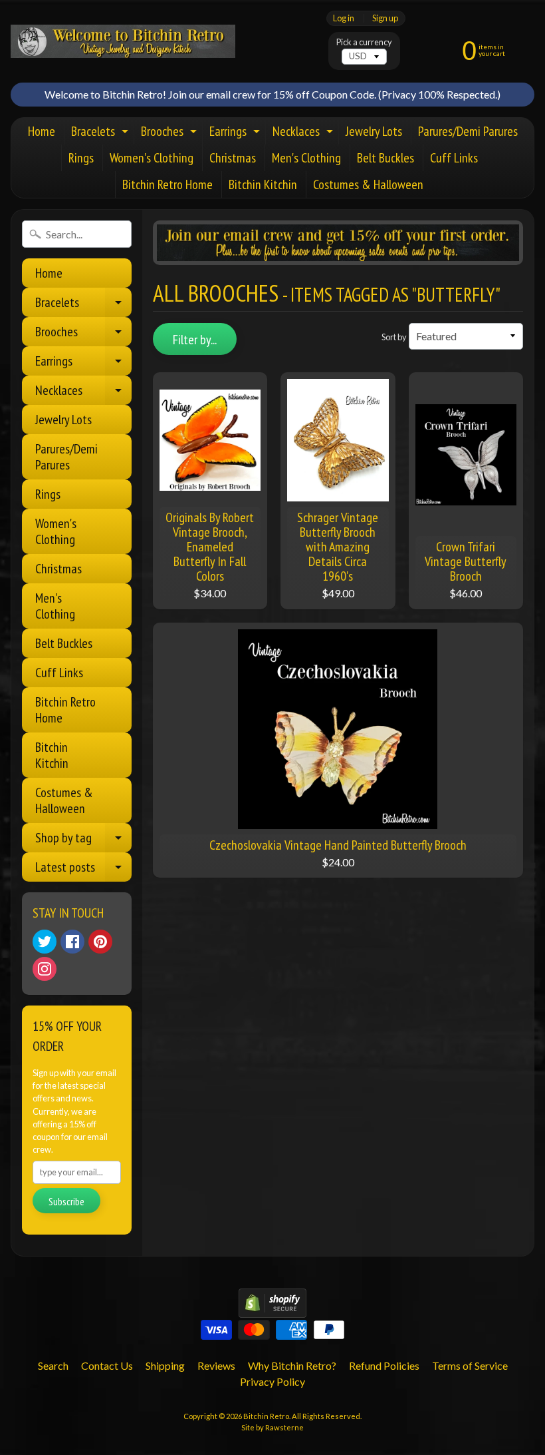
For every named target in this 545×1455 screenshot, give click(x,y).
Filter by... (195, 339)
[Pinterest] (100, 942)
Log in (343, 18)
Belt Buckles (385, 157)
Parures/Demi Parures (468, 131)
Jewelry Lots (374, 131)
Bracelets (101, 134)
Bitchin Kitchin (263, 184)
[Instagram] (44, 969)
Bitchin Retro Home (167, 184)
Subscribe (66, 1201)
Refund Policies (384, 1365)
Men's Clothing (306, 157)
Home (41, 131)
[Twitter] (44, 942)
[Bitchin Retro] (123, 41)
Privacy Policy (272, 1381)
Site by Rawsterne (272, 1427)
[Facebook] (72, 942)
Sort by (394, 337)
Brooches (170, 134)
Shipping (165, 1365)
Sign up (385, 18)
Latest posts (83, 870)
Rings (81, 157)
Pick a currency (364, 42)
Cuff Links (454, 157)
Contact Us (107, 1365)
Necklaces (304, 134)
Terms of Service (470, 1365)
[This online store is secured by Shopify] (272, 1309)
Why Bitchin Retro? (292, 1365)
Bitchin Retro (266, 1416)
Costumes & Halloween (368, 184)
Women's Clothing (151, 157)
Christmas (232, 157)
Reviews (216, 1365)
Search (53, 1365)
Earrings (236, 134)
